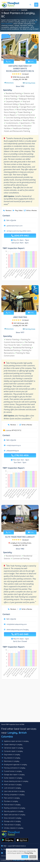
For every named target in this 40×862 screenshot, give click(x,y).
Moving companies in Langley (14, 795)
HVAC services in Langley (13, 785)
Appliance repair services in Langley (16, 741)
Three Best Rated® (18, 860)
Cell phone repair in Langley (13, 748)
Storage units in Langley (12, 821)
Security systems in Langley (13, 811)
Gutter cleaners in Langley (13, 778)
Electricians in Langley (11, 761)
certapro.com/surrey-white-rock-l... (19, 231)
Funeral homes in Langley (13, 771)
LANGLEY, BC (15, 10)
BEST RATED (5, 10)
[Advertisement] (20, 702)
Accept (25, 857)
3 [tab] (20, 307)
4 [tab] (21, 56)
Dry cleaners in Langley (12, 758)
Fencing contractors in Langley (14, 768)
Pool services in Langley (12, 805)
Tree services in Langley (12, 825)
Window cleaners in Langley (13, 828)
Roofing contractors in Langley (14, 808)
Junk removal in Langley (12, 788)
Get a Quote (11, 220)
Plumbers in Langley (11, 801)
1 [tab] (16, 56)
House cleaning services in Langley (16, 781)
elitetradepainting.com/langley (18, 630)
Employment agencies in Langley (15, 764)
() (25, 74)
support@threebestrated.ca (17, 846)
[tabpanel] (20, 48)
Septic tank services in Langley (14, 815)
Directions (10, 83)
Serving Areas (30, 83)
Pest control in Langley (12, 798)
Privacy (4, 856)
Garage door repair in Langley (14, 775)
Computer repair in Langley (13, 751)
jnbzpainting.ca (13, 450)
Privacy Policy (28, 853)
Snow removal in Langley (12, 818)
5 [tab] (23, 56)
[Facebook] (2, 853)
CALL (9, 61)
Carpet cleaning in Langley (13, 744)
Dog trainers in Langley (12, 754)
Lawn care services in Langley (14, 791)
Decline (33, 857)
